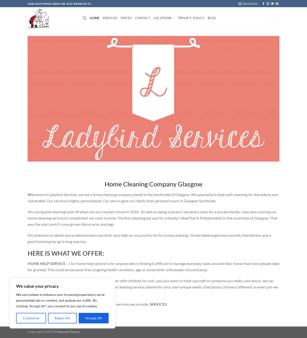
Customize (31, 318)
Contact (142, 18)
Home (94, 18)
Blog (212, 18)
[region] (62, 303)
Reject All (62, 318)
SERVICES (158, 304)
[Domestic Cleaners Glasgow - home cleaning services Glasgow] (52, 18)
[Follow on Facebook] (263, 4)
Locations (162, 18)
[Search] (84, 18)
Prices (126, 18)
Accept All (93, 318)
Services (110, 18)
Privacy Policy (191, 18)
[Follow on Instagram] (267, 4)
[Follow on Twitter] (272, 4)
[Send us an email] (277, 4)
